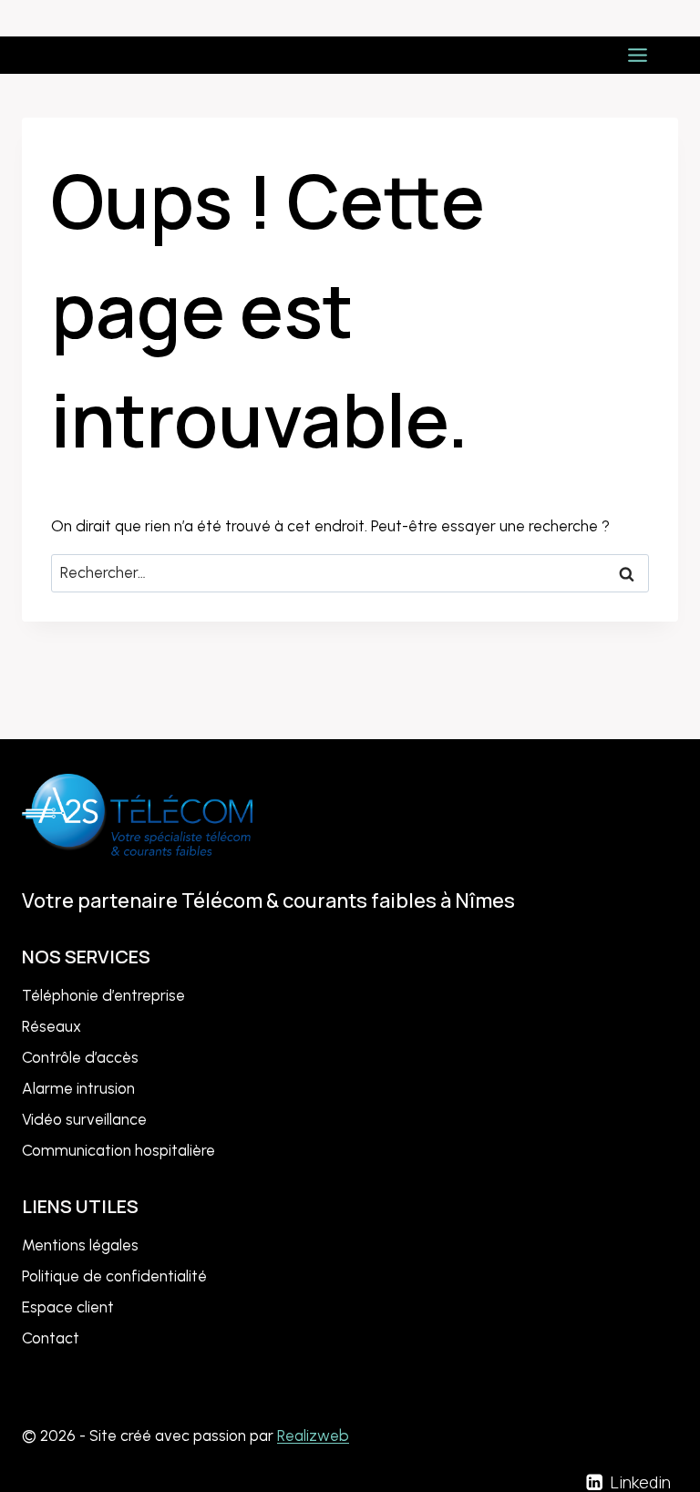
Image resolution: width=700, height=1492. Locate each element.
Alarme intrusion (78, 1088)
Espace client (68, 1307)
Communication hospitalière (118, 1150)
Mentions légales (80, 1245)
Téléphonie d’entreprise (103, 995)
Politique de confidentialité (114, 1276)
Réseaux (51, 1026)
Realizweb (313, 1435)
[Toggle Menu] (637, 55)
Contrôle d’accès (80, 1057)
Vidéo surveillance (84, 1119)
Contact (50, 1338)
